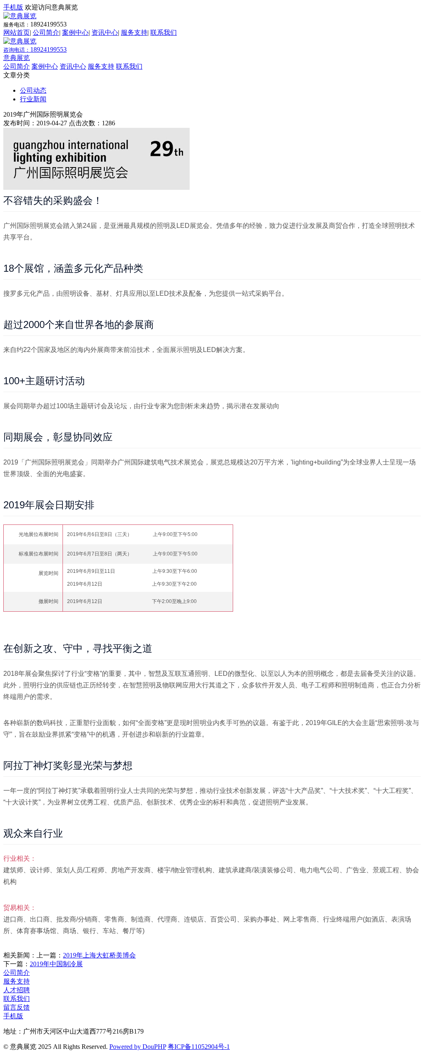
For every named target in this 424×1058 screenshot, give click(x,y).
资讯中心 (105, 32)
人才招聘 (16, 989)
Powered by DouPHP (137, 1046)
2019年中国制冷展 (56, 963)
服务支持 (134, 32)
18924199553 (35, 49)
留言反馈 (16, 1007)
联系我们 (163, 32)
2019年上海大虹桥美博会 (99, 955)
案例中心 (75, 32)
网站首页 (16, 32)
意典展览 (16, 57)
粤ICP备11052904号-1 (199, 1046)
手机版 (13, 7)
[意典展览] (19, 15)
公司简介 (46, 32)
